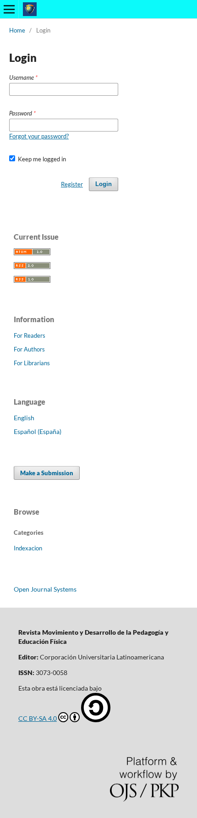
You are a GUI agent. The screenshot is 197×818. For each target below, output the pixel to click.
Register (72, 184)
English (24, 418)
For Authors (29, 349)
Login (103, 184)
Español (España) (37, 431)
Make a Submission (46, 473)
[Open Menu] (9, 9)
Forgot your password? (39, 136)
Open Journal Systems (45, 589)
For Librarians (32, 363)
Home (17, 30)
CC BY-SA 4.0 (37, 718)
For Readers (29, 335)
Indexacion (28, 548)
